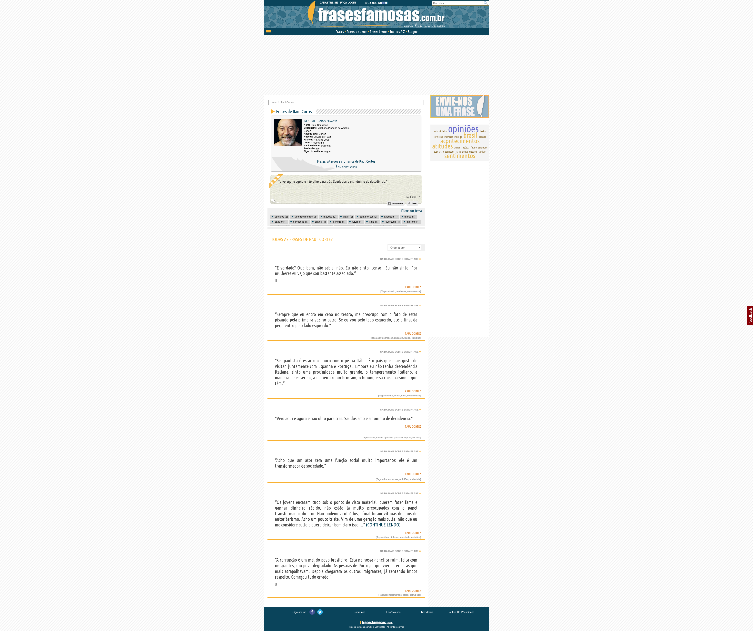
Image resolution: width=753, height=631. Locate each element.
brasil (397, 395)
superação (409, 437)
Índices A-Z (397, 31)
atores (395, 479)
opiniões (388, 437)
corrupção (415, 594)
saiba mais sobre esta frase (400, 259)
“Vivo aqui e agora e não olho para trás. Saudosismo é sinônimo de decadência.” (332, 181)
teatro (407, 337)
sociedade (415, 479)
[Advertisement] (376, 64)
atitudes (389, 395)
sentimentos (413, 291)
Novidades (427, 612)
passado (398, 437)
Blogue (412, 31)
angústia (398, 337)
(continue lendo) (383, 524)
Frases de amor (357, 31)
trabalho (416, 337)
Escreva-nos (393, 612)
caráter (371, 437)
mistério (391, 291)
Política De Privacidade (461, 612)
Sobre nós (359, 612)
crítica (385, 537)
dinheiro (394, 537)
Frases (340, 31)
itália (403, 395)
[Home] (376, 15)
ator (318, 148)
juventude (405, 537)
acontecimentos (384, 337)
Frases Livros (378, 31)
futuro (379, 437)
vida (418, 437)
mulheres (401, 291)
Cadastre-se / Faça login (338, 2)
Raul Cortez (413, 196)
